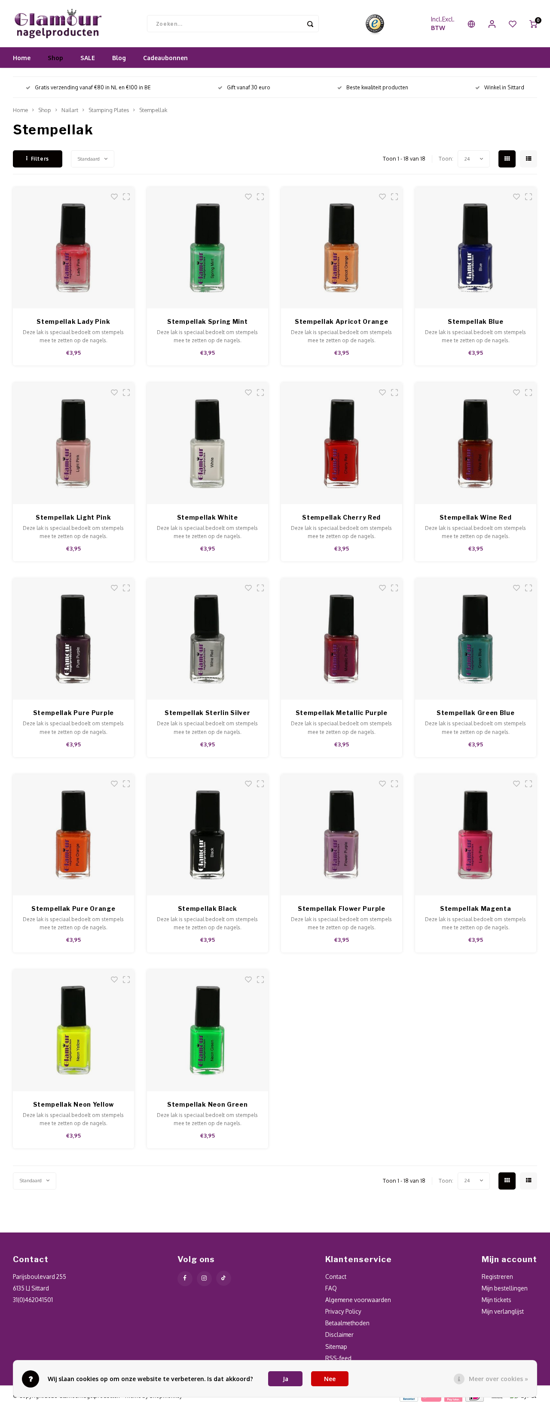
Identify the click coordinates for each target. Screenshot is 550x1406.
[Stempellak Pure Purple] (73, 639)
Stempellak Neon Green (207, 1104)
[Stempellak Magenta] (476, 835)
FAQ (331, 1288)
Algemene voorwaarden (358, 1299)
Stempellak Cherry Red (341, 517)
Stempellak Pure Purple (73, 712)
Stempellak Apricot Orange (341, 321)
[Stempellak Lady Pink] (73, 248)
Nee (330, 1378)
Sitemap (336, 1346)
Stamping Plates (109, 110)
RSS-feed (338, 1358)
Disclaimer (339, 1334)
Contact (335, 1276)
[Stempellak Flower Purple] (342, 835)
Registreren (497, 1276)
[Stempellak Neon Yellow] (73, 1030)
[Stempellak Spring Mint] (208, 248)
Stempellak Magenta (475, 908)
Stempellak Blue (476, 321)
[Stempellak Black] (208, 835)
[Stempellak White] (208, 443)
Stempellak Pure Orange (73, 908)
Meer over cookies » (498, 1378)
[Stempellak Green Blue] (476, 639)
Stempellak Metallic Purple (342, 712)
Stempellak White (207, 517)
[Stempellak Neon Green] (208, 1030)
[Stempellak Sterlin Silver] (208, 639)
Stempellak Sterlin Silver (208, 712)
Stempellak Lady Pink (73, 321)
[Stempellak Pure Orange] (73, 835)
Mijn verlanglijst (503, 1311)
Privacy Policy (343, 1311)
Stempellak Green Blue (476, 712)
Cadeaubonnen (165, 57)
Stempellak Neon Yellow (73, 1104)
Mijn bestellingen (505, 1288)
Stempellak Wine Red (476, 517)
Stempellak (153, 110)
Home (22, 57)
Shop (55, 57)
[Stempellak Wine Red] (476, 443)
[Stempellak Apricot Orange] (342, 248)
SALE (87, 57)
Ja (285, 1378)
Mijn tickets (496, 1299)
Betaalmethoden (347, 1323)
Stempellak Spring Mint (207, 321)
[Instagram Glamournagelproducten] (204, 1278)
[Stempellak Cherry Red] (342, 443)
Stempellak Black (207, 908)
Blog (119, 57)
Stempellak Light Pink (73, 517)
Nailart (69, 110)
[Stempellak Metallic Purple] (342, 639)
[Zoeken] (310, 23)
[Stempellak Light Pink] (73, 443)
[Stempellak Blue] (476, 248)
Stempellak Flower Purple (341, 908)
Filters (40, 158)
